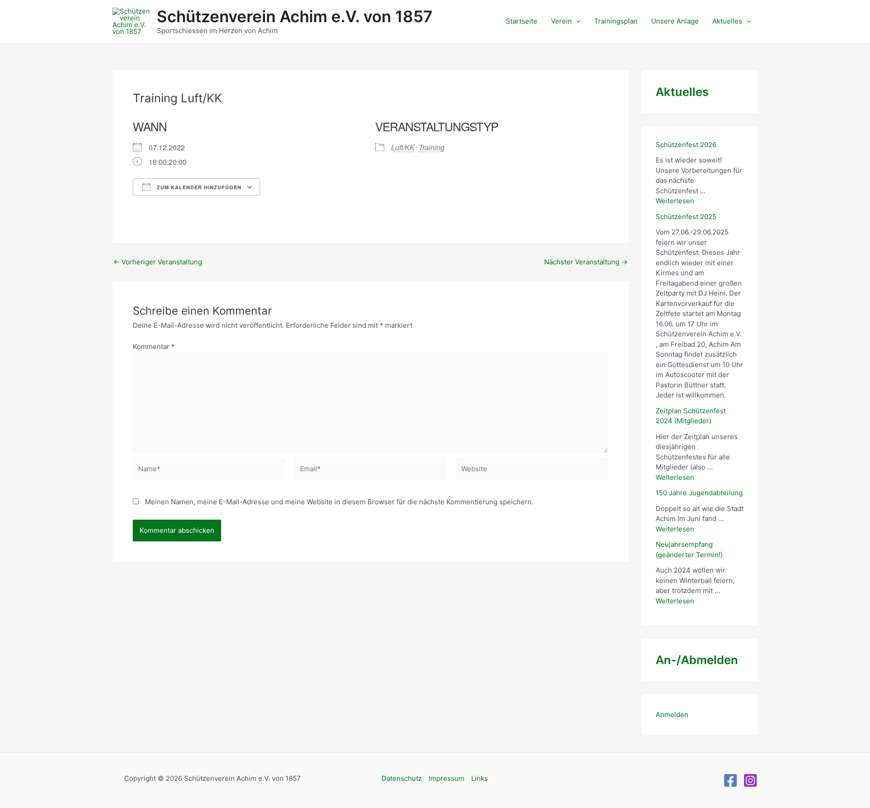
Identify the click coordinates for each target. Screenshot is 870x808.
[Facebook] (730, 780)
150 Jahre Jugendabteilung (699, 492)
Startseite (521, 21)
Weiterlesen (675, 200)
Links (479, 778)
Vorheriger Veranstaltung (157, 261)
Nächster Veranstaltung (586, 261)
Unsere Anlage (675, 21)
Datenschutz (402, 778)
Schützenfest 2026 (686, 144)
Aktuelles (727, 21)
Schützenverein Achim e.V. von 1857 (295, 16)
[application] (576, 21)
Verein (561, 21)
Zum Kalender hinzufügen (198, 187)
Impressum (446, 778)
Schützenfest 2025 (686, 216)
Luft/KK (403, 147)
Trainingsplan (616, 21)
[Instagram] (750, 780)
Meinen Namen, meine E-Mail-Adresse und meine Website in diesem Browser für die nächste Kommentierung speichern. (339, 501)
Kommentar (154, 346)
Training (432, 147)
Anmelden (672, 714)
